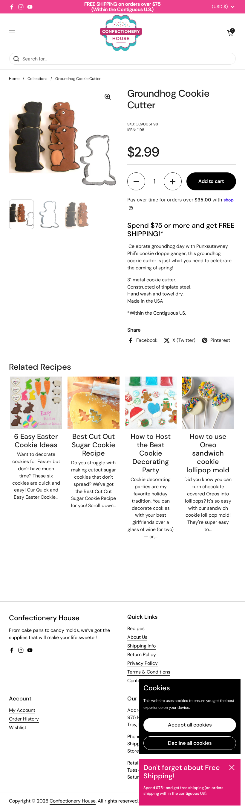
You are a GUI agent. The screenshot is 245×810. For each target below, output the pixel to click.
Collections (37, 78)
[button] (230, 33)
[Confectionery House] (121, 33)
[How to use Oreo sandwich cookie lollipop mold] (208, 403)
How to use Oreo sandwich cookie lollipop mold (207, 453)
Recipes (136, 628)
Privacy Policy (142, 663)
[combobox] (122, 59)
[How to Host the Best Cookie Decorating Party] (151, 403)
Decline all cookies (190, 743)
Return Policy (141, 654)
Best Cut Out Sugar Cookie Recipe (93, 445)
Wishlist (17, 727)
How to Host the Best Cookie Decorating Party (151, 453)
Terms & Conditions (148, 672)
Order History (24, 719)
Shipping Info (141, 646)
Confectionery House (73, 801)
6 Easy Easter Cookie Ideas (36, 440)
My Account (22, 710)
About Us (137, 637)
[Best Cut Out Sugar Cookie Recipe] (94, 403)
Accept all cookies (190, 724)
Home (14, 78)
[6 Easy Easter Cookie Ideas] (36, 403)
